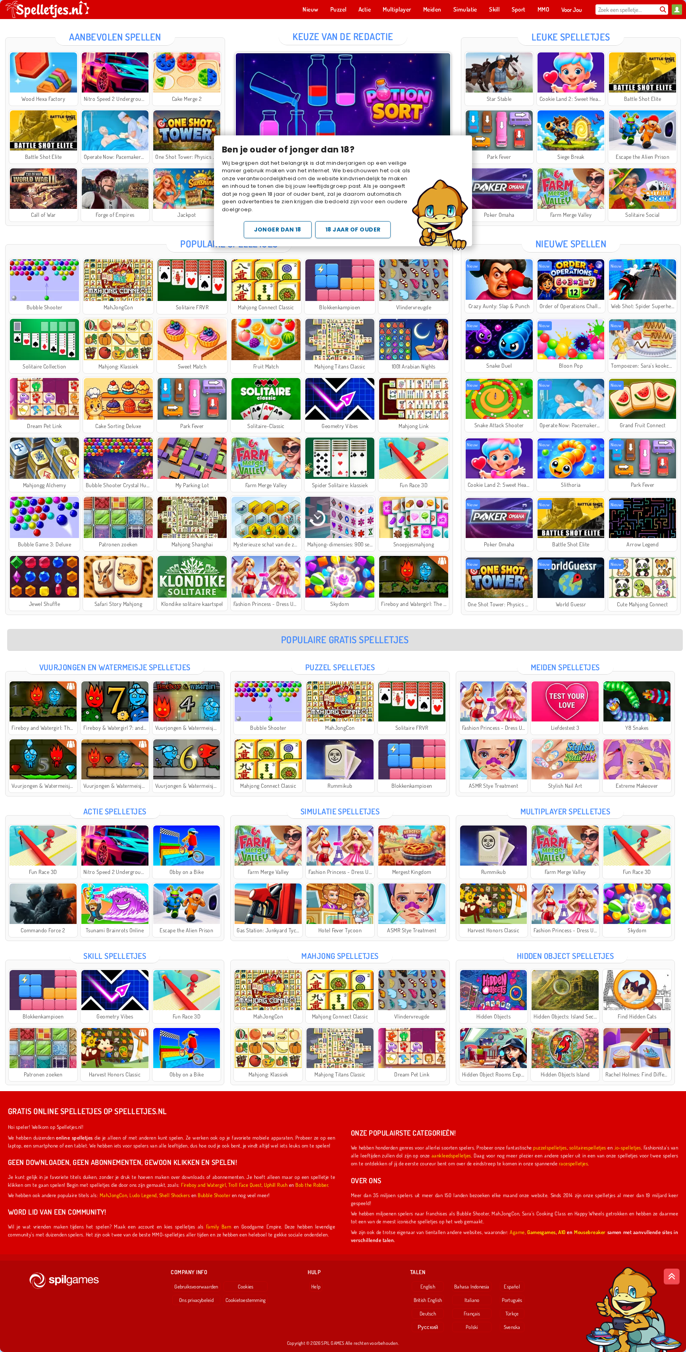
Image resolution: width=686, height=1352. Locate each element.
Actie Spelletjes (114, 811)
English (427, 1286)
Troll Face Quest (245, 1184)
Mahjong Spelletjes (340, 956)
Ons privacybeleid (196, 1300)
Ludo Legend (142, 1195)
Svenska (512, 1327)
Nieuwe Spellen (571, 243)
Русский (428, 1327)
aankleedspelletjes (451, 1155)
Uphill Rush (275, 1184)
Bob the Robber (311, 1184)
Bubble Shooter (214, 1195)
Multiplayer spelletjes (565, 811)
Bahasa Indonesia (471, 1286)
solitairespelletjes (587, 1147)
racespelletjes (573, 1163)
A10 (561, 1232)
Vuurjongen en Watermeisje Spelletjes (115, 667)
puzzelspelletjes (550, 1147)
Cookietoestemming (245, 1300)
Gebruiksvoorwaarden (196, 1286)
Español (512, 1286)
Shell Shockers (174, 1195)
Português (512, 1300)
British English (428, 1300)
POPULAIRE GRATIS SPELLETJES (345, 639)
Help (315, 1286)
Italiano (472, 1300)
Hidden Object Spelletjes (565, 956)
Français (472, 1313)
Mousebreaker (590, 1232)
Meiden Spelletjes (565, 667)
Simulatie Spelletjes (340, 811)
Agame (517, 1232)
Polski (472, 1327)
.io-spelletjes (627, 1147)
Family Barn (218, 1226)
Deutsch (428, 1313)
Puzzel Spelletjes (340, 667)
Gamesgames (541, 1232)
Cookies (246, 1286)
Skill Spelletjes (114, 956)
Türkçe (511, 1313)
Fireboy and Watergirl (203, 1184)
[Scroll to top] (672, 1276)
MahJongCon (113, 1195)
